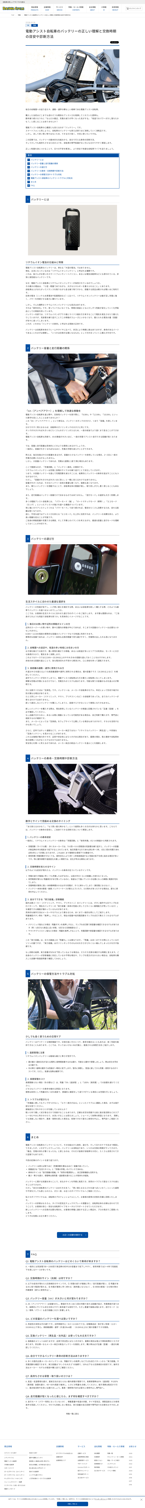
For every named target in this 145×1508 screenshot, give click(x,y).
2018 (130, 1478)
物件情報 (97, 1467)
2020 (130, 1471)
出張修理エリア (61, 1460)
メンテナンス (111, 1464)
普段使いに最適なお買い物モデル (39, 1461)
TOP (12, 15)
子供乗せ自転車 (9, 1465)
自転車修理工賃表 (83, 1457)
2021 (130, 1467)
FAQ (33, 185)
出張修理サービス (83, 1460)
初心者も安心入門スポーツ (37, 1468)
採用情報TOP (98, 1464)
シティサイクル (9, 1458)
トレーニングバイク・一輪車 (13, 1482)
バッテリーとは (37, 160)
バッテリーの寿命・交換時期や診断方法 (47, 171)
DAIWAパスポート (84, 1467)
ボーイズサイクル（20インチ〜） (14, 1475)
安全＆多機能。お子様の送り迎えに (40, 1465)
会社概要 (97, 1453)
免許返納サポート (83, 1474)
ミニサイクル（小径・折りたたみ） (15, 1485)
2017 (130, 1481)
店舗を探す (59, 1457)
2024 (130, 1457)
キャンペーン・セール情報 (115, 1457)
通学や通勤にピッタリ (36, 1458)
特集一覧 (110, 1453)
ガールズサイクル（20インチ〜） (14, 1471)
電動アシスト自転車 (10, 1461)
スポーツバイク (9, 1468)
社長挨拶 (97, 1457)
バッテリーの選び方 (39, 167)
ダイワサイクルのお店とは (64, 1453)
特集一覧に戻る (72, 1414)
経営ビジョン (98, 1460)
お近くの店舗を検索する (72, 1235)
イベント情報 (111, 1471)
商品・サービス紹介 (113, 1460)
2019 (130, 1474)
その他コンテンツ (112, 1467)
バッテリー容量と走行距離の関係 (44, 163)
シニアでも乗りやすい (36, 1475)
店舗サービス (82, 1453)
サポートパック (82, 1464)
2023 (130, 1460)
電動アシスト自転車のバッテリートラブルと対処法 (51, 178)
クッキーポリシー (100, 1499)
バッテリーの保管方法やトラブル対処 (46, 174)
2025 (130, 1453)
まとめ (33, 182)
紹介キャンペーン (83, 1471)
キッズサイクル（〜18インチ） (13, 1478)
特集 (19, 15)
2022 (130, 1464)
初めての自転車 (34, 1471)
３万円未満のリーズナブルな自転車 (40, 1478)
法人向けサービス (83, 1478)
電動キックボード (9, 1489)
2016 (130, 1484)
